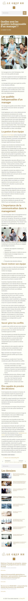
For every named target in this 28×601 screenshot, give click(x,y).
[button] (14, 7)
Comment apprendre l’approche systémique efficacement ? (18, 535)
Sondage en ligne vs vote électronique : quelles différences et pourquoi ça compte (19, 543)
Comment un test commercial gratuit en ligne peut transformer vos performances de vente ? (19, 527)
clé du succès (5, 328)
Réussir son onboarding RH (11, 457)
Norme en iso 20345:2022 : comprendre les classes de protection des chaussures (19, 489)
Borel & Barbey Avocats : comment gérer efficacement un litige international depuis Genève (19, 520)
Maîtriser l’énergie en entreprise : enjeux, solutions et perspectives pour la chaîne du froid (19, 474)
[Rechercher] (25, 13)
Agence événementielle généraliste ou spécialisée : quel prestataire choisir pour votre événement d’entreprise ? (19, 482)
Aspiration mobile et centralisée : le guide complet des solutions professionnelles (19, 505)
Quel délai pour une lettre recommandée (17, 512)
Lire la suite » (3, 570)
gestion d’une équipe (8, 135)
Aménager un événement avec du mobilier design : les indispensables (19, 497)
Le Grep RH (22, 598)
